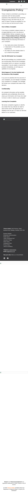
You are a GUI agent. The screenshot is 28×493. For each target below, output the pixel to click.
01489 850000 (12, 249)
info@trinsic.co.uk (10, 251)
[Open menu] (21, 6)
